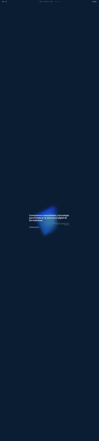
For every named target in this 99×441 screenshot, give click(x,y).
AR (58, 1)
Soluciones (41, 1)
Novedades (51, 1)
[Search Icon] (56, 1)
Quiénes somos (46, 1)
